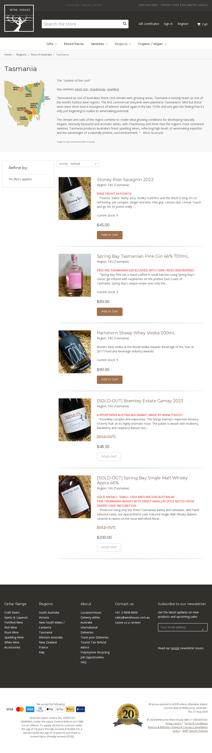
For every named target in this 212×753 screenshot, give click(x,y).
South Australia (49, 612)
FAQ (83, 662)
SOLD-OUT (109, 456)
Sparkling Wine (14, 637)
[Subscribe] (203, 629)
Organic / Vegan (151, 44)
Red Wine (10, 627)
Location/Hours (91, 612)
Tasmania (45, 632)
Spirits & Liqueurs (16, 617)
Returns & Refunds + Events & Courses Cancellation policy (178, 729)
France (43, 647)
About (86, 604)
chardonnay (97, 89)
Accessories (12, 647)
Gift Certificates (149, 24)
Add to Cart (109, 235)
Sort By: (63, 164)
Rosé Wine (11, 632)
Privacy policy (174, 723)
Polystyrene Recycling (95, 652)
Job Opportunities (92, 657)
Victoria (44, 617)
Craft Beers (12, 612)
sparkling (113, 89)
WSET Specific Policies (195, 731)
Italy (42, 652)
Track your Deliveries (95, 637)
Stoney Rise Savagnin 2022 (125, 179)
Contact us (124, 604)
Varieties (98, 44)
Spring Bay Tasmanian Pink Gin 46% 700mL (143, 256)
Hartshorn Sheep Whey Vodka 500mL (136, 332)
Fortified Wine (13, 622)
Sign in (168, 24)
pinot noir (81, 89)
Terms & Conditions (196, 723)
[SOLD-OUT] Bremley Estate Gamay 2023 (140, 400)
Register (183, 24)
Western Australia (51, 637)
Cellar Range (15, 604)
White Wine (11, 642)
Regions (121, 44)
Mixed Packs (74, 44)
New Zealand (48, 642)
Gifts (50, 44)
